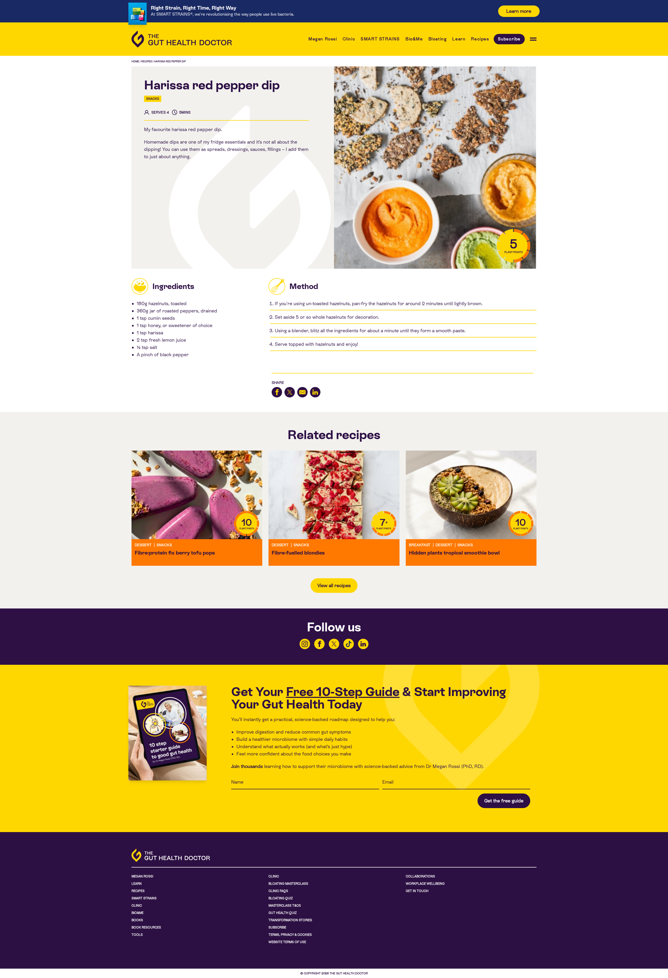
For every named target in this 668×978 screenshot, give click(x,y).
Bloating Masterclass (288, 883)
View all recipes (334, 585)
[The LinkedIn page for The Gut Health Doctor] (363, 644)
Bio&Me (414, 38)
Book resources (146, 927)
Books (137, 920)
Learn (459, 38)
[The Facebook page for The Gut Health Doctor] (319, 644)
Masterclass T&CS (285, 905)
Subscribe (509, 38)
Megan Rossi (322, 38)
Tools (137, 935)
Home (135, 61)
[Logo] (182, 39)
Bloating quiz (281, 898)
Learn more (518, 11)
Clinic (349, 38)
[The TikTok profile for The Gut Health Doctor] (348, 644)
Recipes (480, 38)
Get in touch (417, 891)
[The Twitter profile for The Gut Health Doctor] (334, 644)
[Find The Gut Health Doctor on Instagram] (305, 644)
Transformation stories (290, 920)
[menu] (533, 39)
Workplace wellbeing (425, 883)
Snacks (152, 99)
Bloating (437, 38)
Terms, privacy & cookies (290, 935)
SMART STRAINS (380, 38)
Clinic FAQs (278, 891)
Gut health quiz (283, 913)
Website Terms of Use (287, 942)
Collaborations (420, 876)
